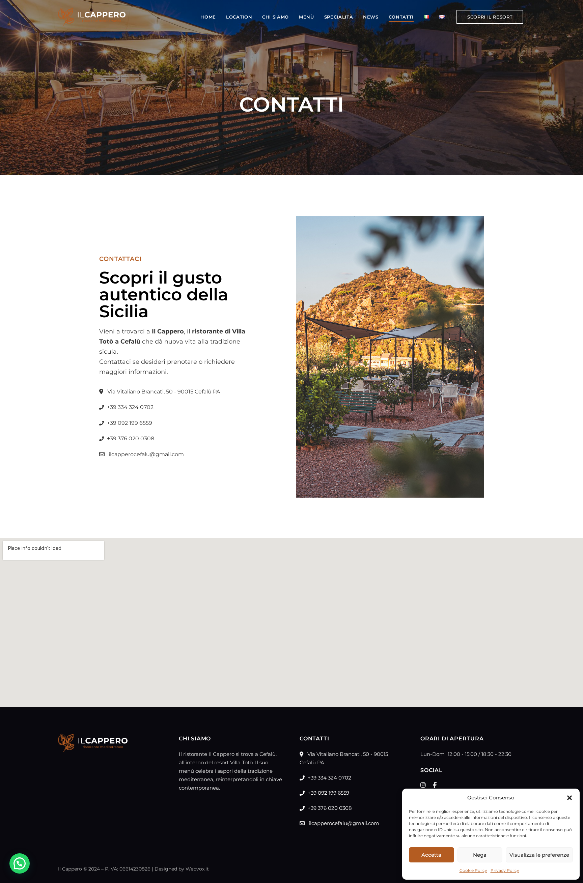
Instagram (423, 785)
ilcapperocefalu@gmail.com (145, 454)
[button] (569, 797)
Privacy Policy (505, 870)
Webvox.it (197, 869)
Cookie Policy (473, 870)
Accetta (431, 855)
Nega (480, 855)
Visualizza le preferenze (539, 855)
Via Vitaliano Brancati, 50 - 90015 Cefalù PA (163, 391)
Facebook (435, 785)
